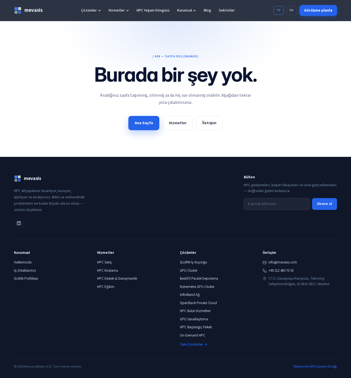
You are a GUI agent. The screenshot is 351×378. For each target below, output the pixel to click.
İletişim (209, 123)
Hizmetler (117, 10)
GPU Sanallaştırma (194, 319)
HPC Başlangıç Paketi (196, 327)
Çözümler (89, 10)
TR (278, 10)
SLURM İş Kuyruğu (193, 262)
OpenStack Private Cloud (198, 303)
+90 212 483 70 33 (280, 270)
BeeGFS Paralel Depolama (199, 278)
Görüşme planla (318, 10)
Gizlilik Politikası (26, 278)
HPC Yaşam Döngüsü (153, 10)
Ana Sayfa (144, 123)
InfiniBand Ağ (190, 294)
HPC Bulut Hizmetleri (195, 310)
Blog (207, 10)
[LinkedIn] (18, 223)
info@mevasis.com (282, 262)
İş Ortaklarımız (25, 270)
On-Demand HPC (192, 335)
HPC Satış (104, 262)
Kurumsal (184, 10)
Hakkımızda (23, 262)
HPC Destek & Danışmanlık (117, 278)
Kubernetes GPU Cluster (197, 286)
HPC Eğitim (105, 286)
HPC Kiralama (107, 270)
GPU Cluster (188, 270)
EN (292, 10)
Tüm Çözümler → (193, 344)
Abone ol (324, 204)
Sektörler (227, 10)
